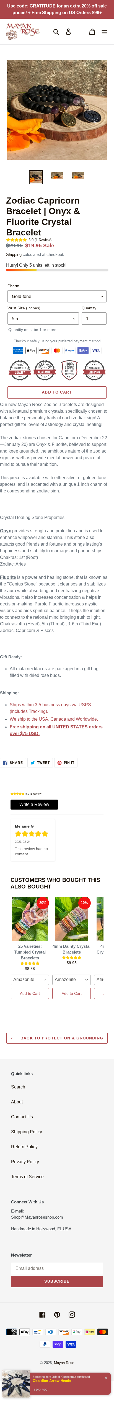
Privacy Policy (25, 1161)
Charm (13, 286)
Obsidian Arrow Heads (52, 1380)
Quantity (89, 308)
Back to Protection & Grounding (61, 1038)
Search (18, 1087)
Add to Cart (30, 993)
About (17, 1102)
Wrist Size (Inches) (23, 308)
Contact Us (22, 1116)
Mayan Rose (64, 1363)
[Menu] (104, 31)
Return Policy (24, 1146)
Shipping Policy (26, 1131)
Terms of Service (27, 1176)
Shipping (14, 254)
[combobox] (30, 980)
